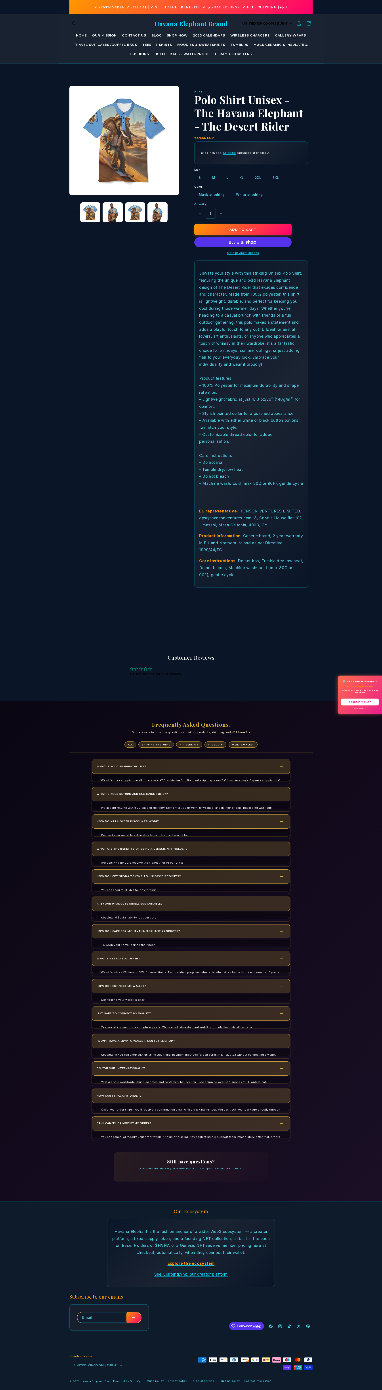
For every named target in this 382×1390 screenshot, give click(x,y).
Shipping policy (229, 1380)
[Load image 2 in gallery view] (113, 212)
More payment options (243, 252)
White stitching (249, 194)
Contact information (257, 1380)
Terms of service (202, 1380)
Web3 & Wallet (243, 744)
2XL (258, 177)
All (130, 744)
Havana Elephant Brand (97, 1381)
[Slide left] (74, 212)
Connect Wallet (360, 702)
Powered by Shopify (127, 1381)
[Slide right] (174, 212)
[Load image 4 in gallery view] (157, 212)
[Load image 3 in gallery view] (135, 212)
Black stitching (212, 194)
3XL (276, 177)
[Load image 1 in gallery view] (90, 212)
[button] (74, 23)
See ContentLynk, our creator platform (191, 1274)
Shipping (229, 152)
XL (242, 177)
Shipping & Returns (156, 744)
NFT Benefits (189, 744)
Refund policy (154, 1380)
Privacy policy (177, 1380)
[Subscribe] (133, 1317)
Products (215, 744)
